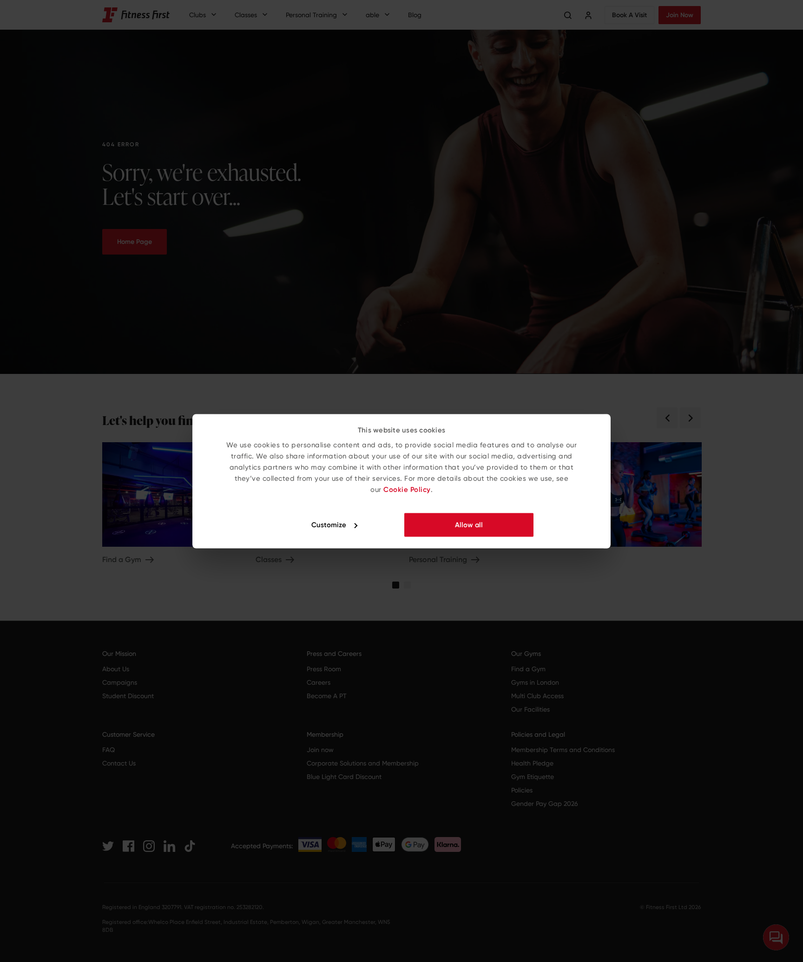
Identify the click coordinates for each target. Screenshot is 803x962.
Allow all (469, 525)
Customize (328, 525)
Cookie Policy (407, 489)
